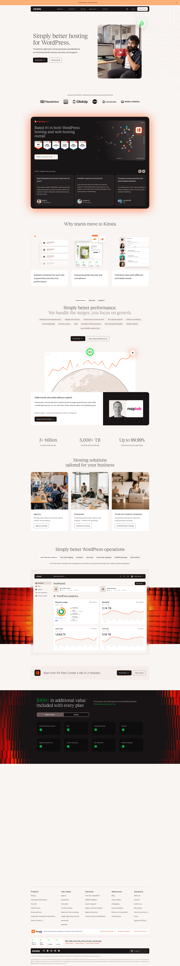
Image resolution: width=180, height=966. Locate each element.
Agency (63, 896)
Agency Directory (91, 912)
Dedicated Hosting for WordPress (43, 916)
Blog (113, 896)
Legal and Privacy (140, 920)
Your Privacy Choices (93, 943)
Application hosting (106, 931)
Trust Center (69, 943)
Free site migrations (92, 896)
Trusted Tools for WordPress (95, 916)
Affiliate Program (91, 900)
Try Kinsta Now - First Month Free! (87, 2)
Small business (66, 908)
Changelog (115, 904)
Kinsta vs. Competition (120, 912)
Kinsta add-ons (36, 912)
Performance (35, 908)
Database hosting (123, 931)
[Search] (127, 9)
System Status (36, 920)
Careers (137, 900)
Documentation (117, 908)
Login (133, 9)
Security (34, 904)
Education (65, 904)
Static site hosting (140, 931)
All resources (116, 916)
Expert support (90, 904)
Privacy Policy (79, 943)
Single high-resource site (70, 916)
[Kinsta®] (37, 9)
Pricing (33, 896)
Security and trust (140, 912)
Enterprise (65, 900)
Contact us (138, 904)
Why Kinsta (138, 908)
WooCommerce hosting (70, 912)
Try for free (142, 9)
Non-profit (64, 920)
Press (136, 916)
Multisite (64, 925)
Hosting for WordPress (39, 900)
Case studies (116, 900)
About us (137, 896)
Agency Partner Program (94, 908)
